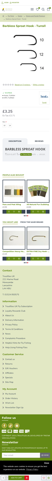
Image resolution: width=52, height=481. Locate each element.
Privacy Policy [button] (32, 469)
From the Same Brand (31, 222)
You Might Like (10, 222)
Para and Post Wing (12, 204)
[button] (24, 215)
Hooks (20, 16)
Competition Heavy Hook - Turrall (14, 251)
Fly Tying (11, 16)
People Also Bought (13, 175)
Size (4, 122)
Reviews (39, 141)
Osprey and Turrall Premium (35, 16)
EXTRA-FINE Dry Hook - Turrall (38, 251)
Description (15, 141)
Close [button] (46, 463)
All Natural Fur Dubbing (38, 204)
